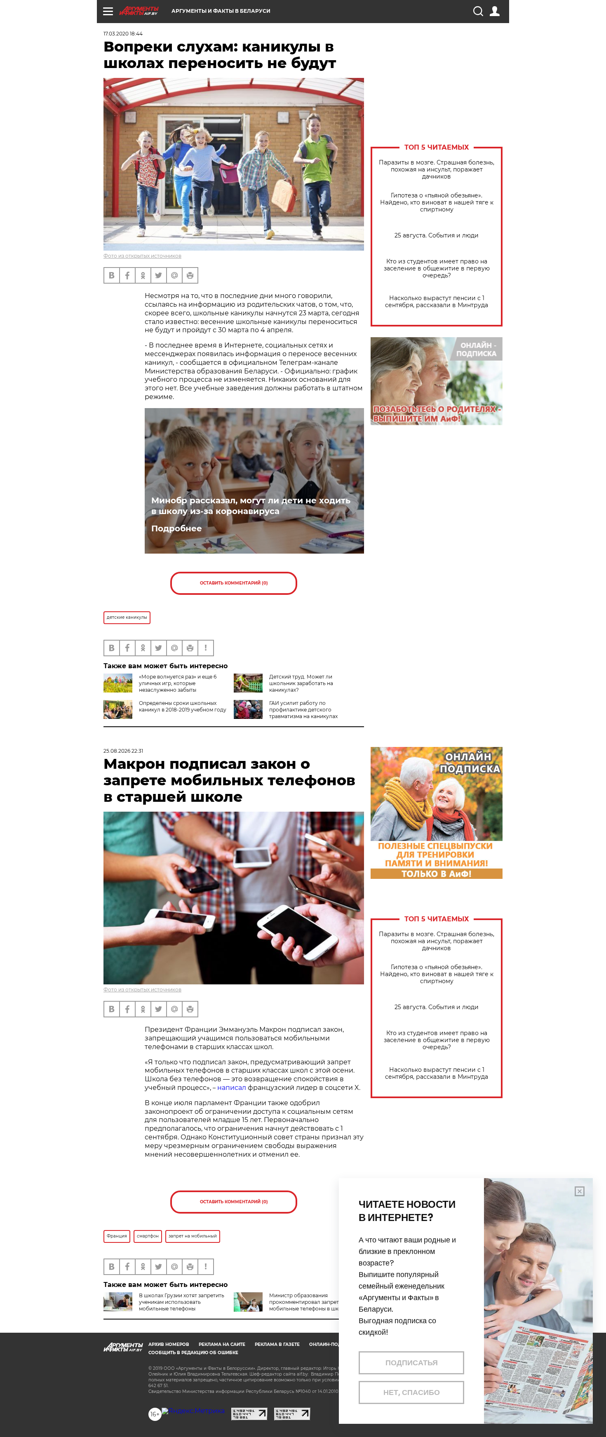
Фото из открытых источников (142, 256)
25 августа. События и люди (437, 235)
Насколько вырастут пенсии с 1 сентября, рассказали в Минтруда (436, 302)
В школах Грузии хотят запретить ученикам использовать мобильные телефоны (181, 1302)
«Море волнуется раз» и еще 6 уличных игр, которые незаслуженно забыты (177, 683)
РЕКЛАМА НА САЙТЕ (222, 1344)
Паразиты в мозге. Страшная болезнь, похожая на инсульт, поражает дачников (436, 169)
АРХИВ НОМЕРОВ (168, 1344)
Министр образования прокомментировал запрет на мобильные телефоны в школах (309, 1302)
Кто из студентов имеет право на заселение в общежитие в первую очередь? (437, 268)
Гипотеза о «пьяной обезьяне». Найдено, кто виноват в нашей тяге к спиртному (436, 202)
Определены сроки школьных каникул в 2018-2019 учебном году (182, 706)
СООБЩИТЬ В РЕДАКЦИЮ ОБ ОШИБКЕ (193, 1352)
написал (231, 1088)
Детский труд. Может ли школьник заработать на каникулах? (301, 683)
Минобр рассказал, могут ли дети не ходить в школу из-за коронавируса (250, 505)
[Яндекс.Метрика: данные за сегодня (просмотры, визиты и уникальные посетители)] (193, 1411)
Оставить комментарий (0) (234, 583)
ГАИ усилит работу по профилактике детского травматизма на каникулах (303, 709)
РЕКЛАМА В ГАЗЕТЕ (277, 1344)
